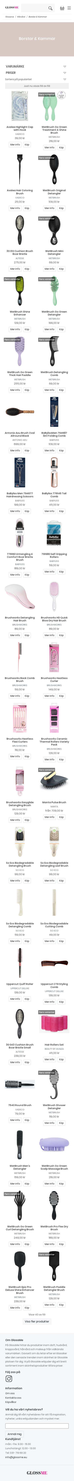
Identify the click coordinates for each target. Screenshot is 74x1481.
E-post (7, 68)
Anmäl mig (62, 80)
